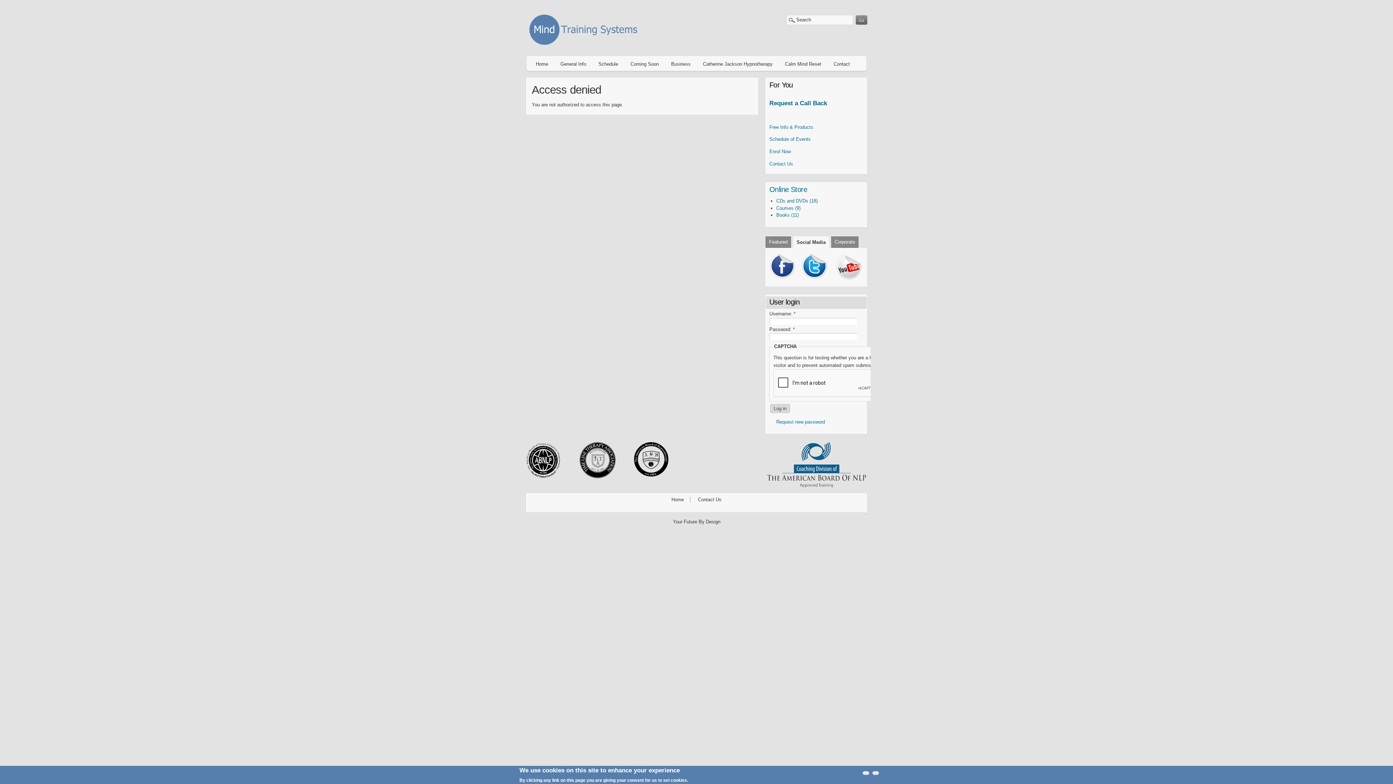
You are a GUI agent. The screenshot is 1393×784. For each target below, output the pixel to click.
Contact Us (781, 164)
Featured (778, 242)
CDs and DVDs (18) (797, 201)
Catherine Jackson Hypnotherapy (738, 64)
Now (780, 151)
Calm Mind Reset (803, 64)
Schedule (608, 64)
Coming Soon (644, 64)
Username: (782, 314)
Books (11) (787, 215)
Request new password (800, 422)
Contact (842, 64)
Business (681, 64)
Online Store (788, 189)
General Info (573, 64)
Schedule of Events (790, 139)
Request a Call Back (798, 103)
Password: (782, 329)
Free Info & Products (791, 127)
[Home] (585, 46)
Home (542, 64)
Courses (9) (788, 208)
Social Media (811, 242)
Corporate (845, 242)
